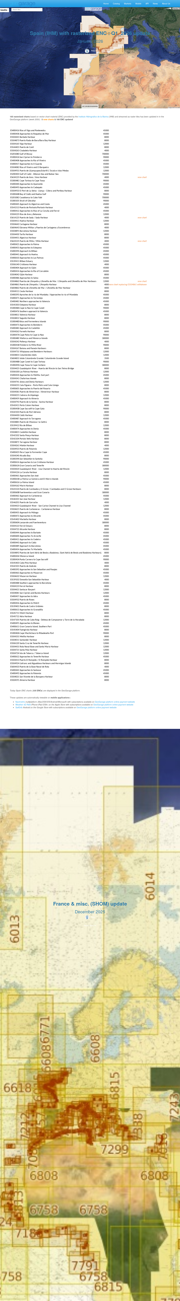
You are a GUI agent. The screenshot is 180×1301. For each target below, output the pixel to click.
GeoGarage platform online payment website (115, 701)
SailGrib (18, 707)
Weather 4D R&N (23, 704)
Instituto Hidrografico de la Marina (93, 116)
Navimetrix (20, 701)
